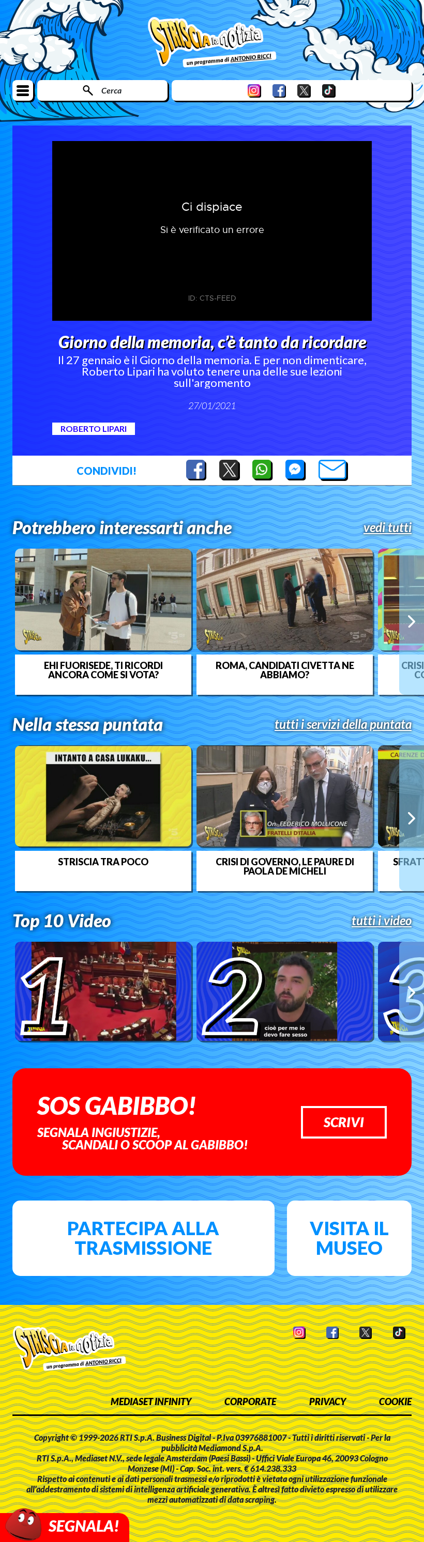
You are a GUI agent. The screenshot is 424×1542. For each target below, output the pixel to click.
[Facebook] (279, 91)
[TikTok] (329, 91)
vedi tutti (388, 527)
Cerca (111, 90)
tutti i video (382, 920)
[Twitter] (304, 91)
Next (411, 621)
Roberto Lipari (93, 428)
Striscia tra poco (103, 861)
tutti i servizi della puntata (343, 724)
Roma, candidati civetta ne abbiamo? (285, 670)
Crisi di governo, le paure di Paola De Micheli (285, 866)
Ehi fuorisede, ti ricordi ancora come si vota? (103, 670)
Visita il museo (349, 1238)
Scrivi (344, 1122)
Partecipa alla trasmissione (143, 1238)
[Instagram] (254, 91)
